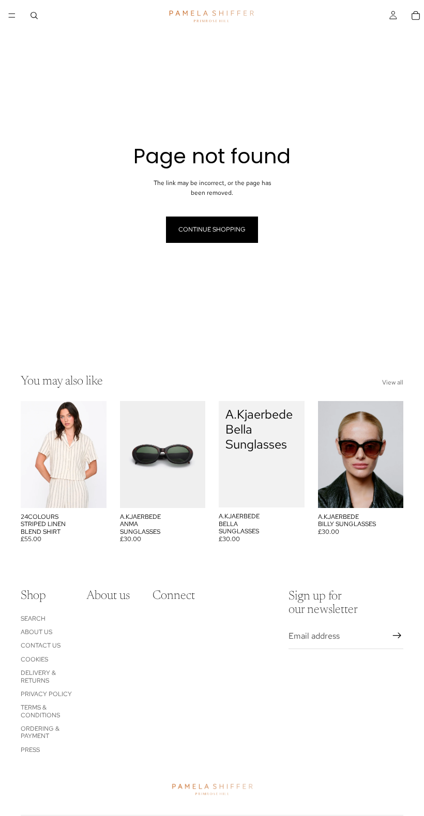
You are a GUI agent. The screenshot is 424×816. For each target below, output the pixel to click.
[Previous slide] (32, 454)
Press (30, 750)
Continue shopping (212, 229)
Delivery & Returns (38, 676)
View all (392, 382)
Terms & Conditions (40, 711)
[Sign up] (397, 636)
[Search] (34, 15)
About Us (36, 632)
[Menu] (12, 15)
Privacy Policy (46, 694)
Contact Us (40, 646)
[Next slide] (95, 454)
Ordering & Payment (40, 732)
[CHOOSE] (90, 492)
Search (33, 618)
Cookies (34, 659)
